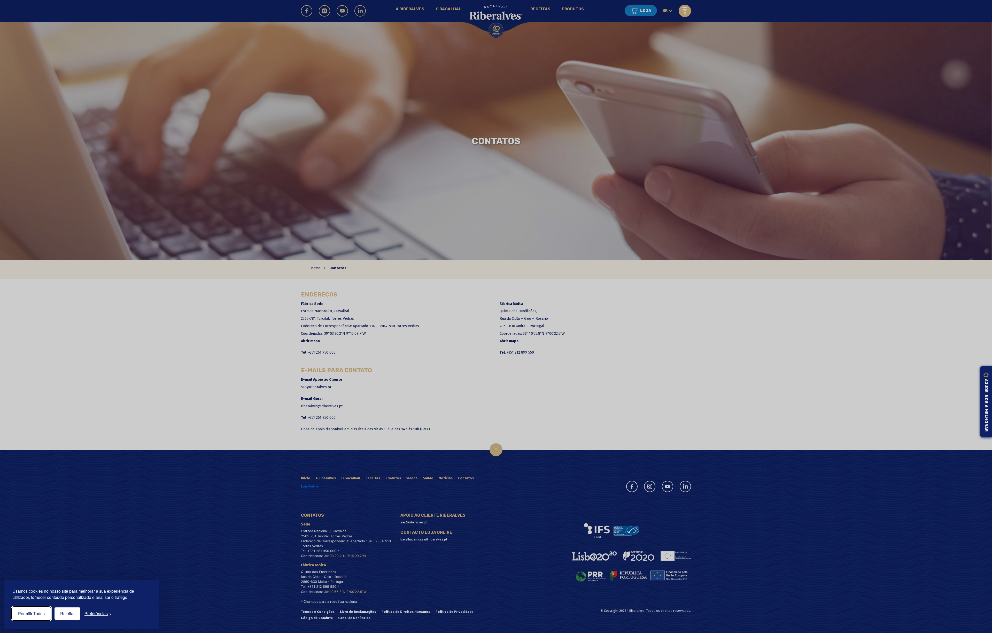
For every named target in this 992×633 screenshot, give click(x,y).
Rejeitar (67, 613)
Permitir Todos (31, 613)
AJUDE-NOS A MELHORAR (986, 405)
